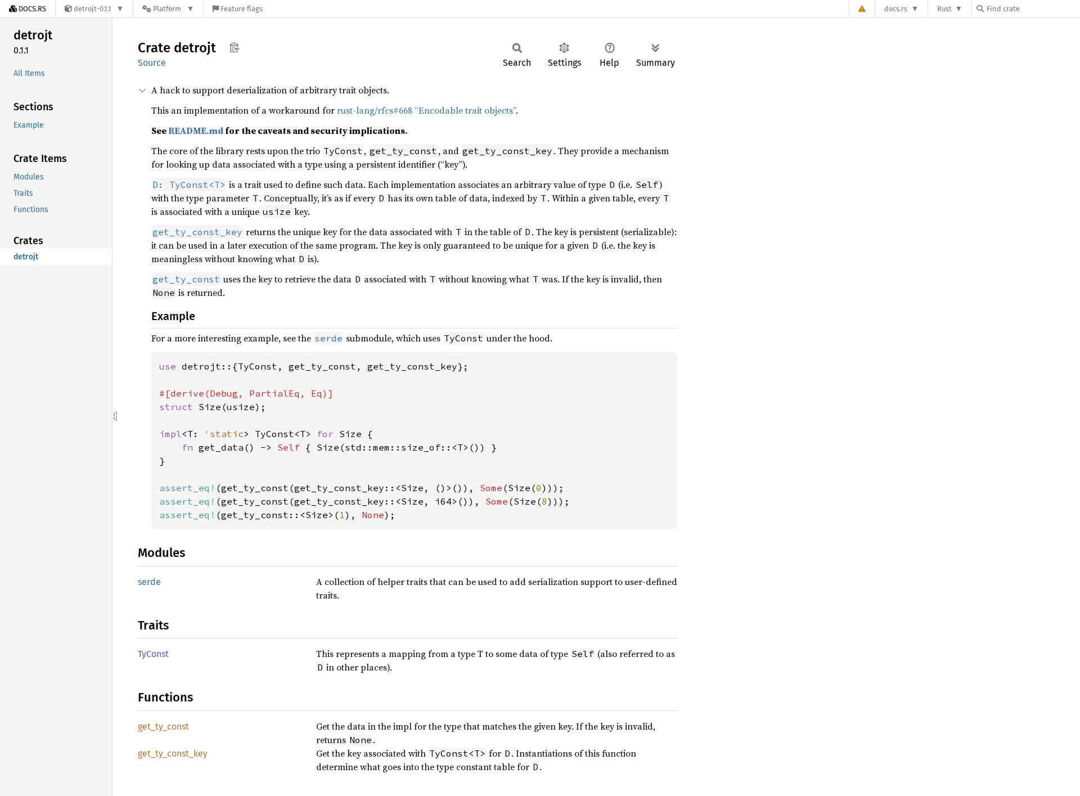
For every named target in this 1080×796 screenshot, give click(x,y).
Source (152, 62)
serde (149, 582)
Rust (944, 9)
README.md (195, 130)
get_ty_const (163, 726)
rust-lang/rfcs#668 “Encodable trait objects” (426, 110)
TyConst (153, 654)
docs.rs (895, 9)
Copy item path (234, 47)
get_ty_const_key (173, 753)
